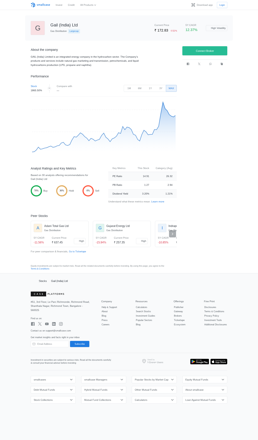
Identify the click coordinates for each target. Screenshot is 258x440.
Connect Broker (205, 50)
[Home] (33, 280)
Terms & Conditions (40, 269)
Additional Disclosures (215, 324)
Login (222, 5)
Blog (104, 315)
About (105, 311)
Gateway (178, 311)
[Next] (172, 233)
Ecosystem (180, 324)
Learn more (157, 201)
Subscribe (80, 344)
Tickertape (179, 320)
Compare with (64, 86)
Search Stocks (143, 311)
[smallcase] (40, 5)
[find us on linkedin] (54, 324)
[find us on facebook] (33, 324)
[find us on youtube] (47, 324)
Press (105, 320)
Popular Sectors (144, 320)
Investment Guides (145, 315)
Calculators (141, 307)
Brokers (178, 315)
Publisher (178, 307)
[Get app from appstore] (218, 361)
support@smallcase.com (58, 330)
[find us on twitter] (40, 324)
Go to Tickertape (77, 251)
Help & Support (109, 307)
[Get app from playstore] (199, 361)
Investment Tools (213, 320)
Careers (106, 324)
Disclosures (210, 307)
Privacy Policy (211, 315)
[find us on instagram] (61, 324)
